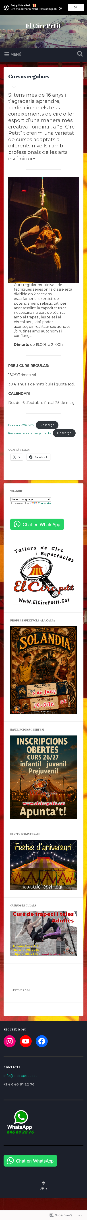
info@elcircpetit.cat (20, 1075)
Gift (76, 7)
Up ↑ (43, 1188)
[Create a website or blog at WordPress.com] (43, 1183)
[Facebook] (42, 1041)
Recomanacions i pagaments (29, 433)
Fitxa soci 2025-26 (20, 425)
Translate (44, 503)
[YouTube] (26, 1041)
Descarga (47, 425)
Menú (15, 54)
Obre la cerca (79, 54)
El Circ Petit (43, 25)
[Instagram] (10, 1041)
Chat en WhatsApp (41, 524)
